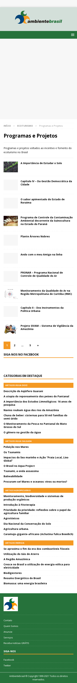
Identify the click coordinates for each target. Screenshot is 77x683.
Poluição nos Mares (16, 447)
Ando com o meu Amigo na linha (41, 254)
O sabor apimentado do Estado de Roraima (43, 201)
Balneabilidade (13, 476)
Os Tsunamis (12, 452)
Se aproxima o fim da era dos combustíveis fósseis (36, 548)
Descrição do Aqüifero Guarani (23, 391)
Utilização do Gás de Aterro (21, 554)
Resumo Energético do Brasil (22, 578)
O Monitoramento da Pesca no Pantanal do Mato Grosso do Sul (35, 425)
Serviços (8, 637)
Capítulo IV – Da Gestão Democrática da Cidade (46, 182)
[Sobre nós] (11, 604)
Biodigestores (13, 573)
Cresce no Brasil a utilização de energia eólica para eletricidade (37, 566)
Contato (8, 620)
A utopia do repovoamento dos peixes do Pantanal (36, 396)
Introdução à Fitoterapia (19, 504)
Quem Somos (11, 626)
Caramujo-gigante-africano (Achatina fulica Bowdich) (38, 534)
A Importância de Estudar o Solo (41, 163)
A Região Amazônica (17, 559)
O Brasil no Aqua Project (19, 466)
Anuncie (8, 631)
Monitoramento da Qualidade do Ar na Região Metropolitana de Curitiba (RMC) (46, 292)
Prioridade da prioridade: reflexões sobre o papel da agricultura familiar (37, 511)
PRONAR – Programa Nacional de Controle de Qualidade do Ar (42, 274)
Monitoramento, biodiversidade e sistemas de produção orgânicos (33, 497)
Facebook (9, 659)
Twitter (7, 665)
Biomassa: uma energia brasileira (25, 583)
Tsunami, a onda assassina (21, 471)
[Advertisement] (38, 79)
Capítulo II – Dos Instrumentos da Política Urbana (42, 309)
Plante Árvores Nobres (35, 236)
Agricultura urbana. (16, 529)
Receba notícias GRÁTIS (16, 643)
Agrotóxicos (11, 518)
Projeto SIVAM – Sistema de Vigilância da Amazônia (47, 327)
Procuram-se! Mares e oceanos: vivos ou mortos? (35, 481)
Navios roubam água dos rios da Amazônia (31, 410)
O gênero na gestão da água (22, 432)
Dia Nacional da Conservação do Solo (27, 523)
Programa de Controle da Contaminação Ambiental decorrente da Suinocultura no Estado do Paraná (47, 221)
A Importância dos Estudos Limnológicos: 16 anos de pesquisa (37, 403)
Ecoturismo (25, 125)
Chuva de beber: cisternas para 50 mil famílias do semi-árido (35, 417)
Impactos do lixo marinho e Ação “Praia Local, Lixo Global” (36, 459)
